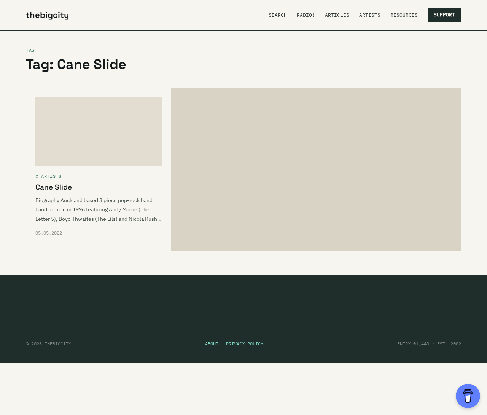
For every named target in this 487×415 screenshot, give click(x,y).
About (211, 343)
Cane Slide (53, 187)
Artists (369, 15)
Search (278, 15)
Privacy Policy (244, 343)
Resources (404, 15)
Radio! (306, 15)
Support (444, 14)
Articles (337, 15)
